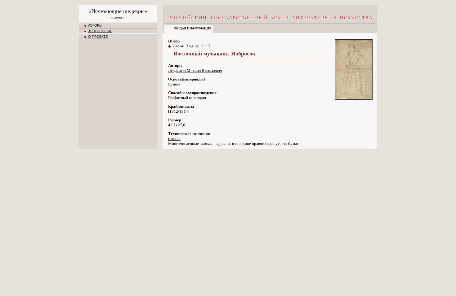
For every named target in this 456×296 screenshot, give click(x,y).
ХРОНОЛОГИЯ (100, 31)
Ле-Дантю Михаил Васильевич (195, 70)
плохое (174, 138)
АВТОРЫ (95, 25)
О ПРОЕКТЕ (98, 36)
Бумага (174, 84)
